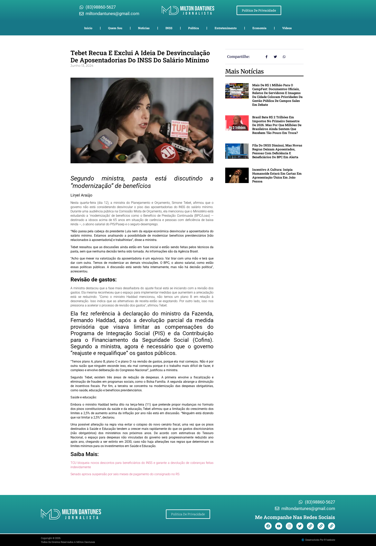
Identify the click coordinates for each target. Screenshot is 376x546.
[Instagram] (289, 526)
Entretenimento (226, 28)
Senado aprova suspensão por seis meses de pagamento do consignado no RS (124, 474)
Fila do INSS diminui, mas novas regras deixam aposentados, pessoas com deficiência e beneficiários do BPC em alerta (277, 151)
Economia (259, 28)
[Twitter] (299, 526)
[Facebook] (268, 526)
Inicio (88, 28)
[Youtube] (278, 526)
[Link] (310, 526)
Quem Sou (115, 28)
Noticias (144, 28)
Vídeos (287, 28)
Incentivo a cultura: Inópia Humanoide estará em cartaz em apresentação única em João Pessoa (277, 175)
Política (193, 28)
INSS (168, 28)
